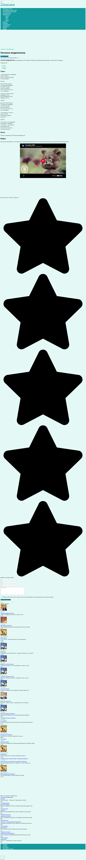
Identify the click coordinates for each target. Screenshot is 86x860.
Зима (7, 17)
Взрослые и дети (7, 8)
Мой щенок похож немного (8, 774)
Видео (4, 68)
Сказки (5, 27)
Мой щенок (4, 638)
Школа (4, 29)
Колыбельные (7, 24)
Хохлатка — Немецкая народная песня (11, 821)
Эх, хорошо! (4, 721)
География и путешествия (10, 10)
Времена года (6, 14)
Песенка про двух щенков (7, 833)
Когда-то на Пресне (6, 701)
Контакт (5, 846)
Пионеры (5, 23)
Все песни (5, 847)
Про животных (7, 13)
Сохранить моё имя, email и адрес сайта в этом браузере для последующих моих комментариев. (28, 597)
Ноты (4, 66)
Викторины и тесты (8, 849)
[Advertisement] (38, 39)
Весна (7, 16)
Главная (5, 844)
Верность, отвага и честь (7, 664)
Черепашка (4, 839)
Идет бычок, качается (6, 734)
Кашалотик (3, 754)
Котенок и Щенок (5, 804)
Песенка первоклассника (7, 613)
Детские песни (8, 4)
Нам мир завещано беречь (8, 713)
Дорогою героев (5, 689)
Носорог (3, 798)
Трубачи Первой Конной (7, 676)
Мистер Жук (4, 827)
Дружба (5, 21)
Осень (7, 20)
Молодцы (3, 651)
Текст (4, 65)
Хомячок (3, 810)
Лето (7, 19)
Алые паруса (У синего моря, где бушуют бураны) (14, 761)
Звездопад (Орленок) (6, 625)
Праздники (6, 26)
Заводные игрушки (6, 816)
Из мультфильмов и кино (9, 11)
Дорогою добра (5, 742)
